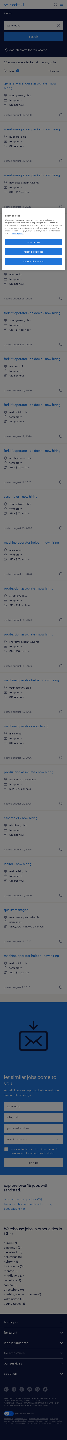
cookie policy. (18, 233)
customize (33, 241)
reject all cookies (33, 251)
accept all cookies (33, 261)
